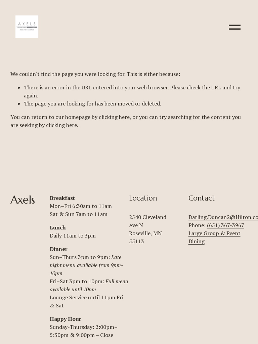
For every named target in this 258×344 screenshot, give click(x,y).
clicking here (114, 117)
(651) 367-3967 (225, 225)
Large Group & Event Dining (214, 237)
